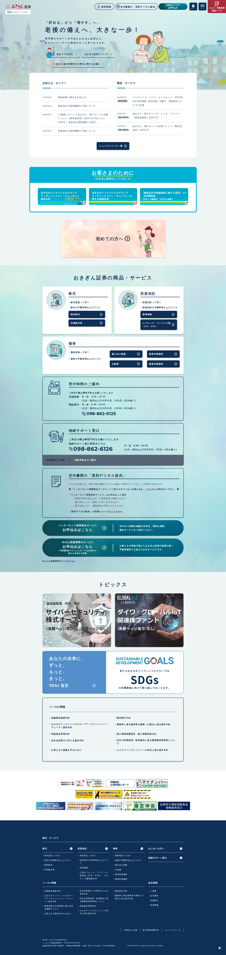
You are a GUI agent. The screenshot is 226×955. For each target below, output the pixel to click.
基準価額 (147, 314)
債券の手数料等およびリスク (86, 359)
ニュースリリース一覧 (111, 146)
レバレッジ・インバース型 (157, 325)
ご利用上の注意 (130, 930)
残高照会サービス (173, 6)
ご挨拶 (153, 891)
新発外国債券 (156, 354)
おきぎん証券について (96, 54)
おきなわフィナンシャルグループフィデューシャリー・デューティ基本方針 (80, 726)
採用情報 (154, 905)
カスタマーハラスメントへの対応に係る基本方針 (142, 750)
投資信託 (82, 848)
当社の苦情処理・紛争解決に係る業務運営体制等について (146, 742)
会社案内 (154, 896)
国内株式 (75, 314)
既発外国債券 (156, 364)
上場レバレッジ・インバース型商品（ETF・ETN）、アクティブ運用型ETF (94, 875)
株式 (44, 848)
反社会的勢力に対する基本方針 (67, 740)
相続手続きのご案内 (85, 460)
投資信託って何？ (152, 302)
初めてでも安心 (65, 54)
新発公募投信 (123, 117)
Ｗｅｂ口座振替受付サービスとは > (59, 561)
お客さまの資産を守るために (66, 750)
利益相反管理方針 (60, 734)
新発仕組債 (122, 101)
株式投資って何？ (80, 302)
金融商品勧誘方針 (60, 718)
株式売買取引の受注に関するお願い (76, 64)
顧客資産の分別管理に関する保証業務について (58, 907)
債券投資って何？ (80, 352)
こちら (148, 489)
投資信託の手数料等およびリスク (160, 307)
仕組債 (115, 364)
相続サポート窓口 (157, 858)
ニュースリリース (173, 930)
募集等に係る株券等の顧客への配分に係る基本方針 (144, 724)
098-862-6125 (101, 414)
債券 (115, 848)
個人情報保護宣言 (151, 930)
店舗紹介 (154, 900)
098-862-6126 (93, 449)
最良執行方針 (124, 718)
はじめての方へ (156, 848)
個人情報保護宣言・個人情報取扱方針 (137, 734)
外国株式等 (76, 323)
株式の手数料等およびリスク (86, 307)
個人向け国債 (119, 354)
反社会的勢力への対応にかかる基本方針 (94, 892)
